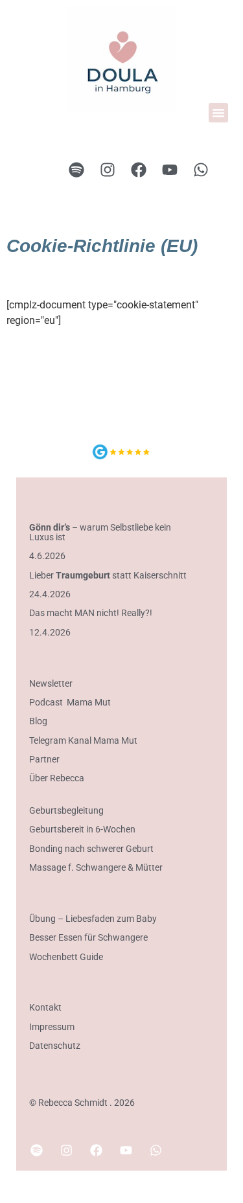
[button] (218, 113)
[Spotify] (76, 169)
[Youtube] (169, 169)
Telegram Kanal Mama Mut (83, 740)
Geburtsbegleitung (66, 810)
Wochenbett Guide (67, 957)
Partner (44, 759)
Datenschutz (54, 1045)
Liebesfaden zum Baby (111, 918)
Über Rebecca (56, 778)
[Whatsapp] (200, 169)
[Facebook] (138, 169)
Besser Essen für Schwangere (88, 937)
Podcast (46, 702)
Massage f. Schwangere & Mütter (96, 867)
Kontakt (45, 1007)
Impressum (52, 1027)
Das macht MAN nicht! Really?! (90, 613)
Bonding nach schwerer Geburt (91, 848)
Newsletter (51, 683)
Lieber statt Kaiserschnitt (108, 575)
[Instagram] (107, 169)
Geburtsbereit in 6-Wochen (82, 829)
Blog (38, 721)
